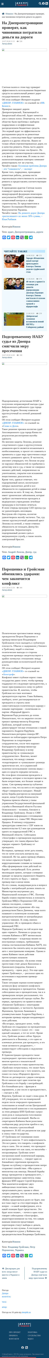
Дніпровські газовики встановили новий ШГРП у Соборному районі (35, 321)
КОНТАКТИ (14, 1339)
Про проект (15, 1332)
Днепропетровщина (25, 232)
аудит (10, 232)
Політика (32, 1332)
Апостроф (8, 674)
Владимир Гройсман (18, 1247)
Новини (9, 14)
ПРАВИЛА (13, 1336)
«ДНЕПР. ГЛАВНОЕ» (13, 102)
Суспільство (34, 1336)
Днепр (28, 552)
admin (9, 44)
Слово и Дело (10, 426)
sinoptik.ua (26, 1312)
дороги (39, 232)
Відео (30, 1339)
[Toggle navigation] (2, 4)
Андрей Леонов (16, 552)
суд (34, 552)
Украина (19, 1250)
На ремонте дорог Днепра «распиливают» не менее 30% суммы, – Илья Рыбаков (23, 216)
